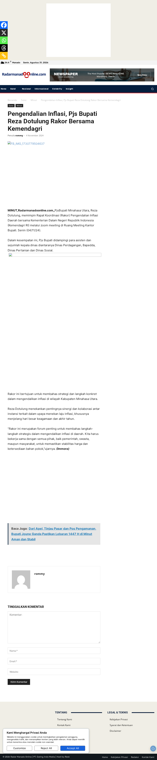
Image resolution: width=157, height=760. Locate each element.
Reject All (46, 748)
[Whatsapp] (4, 40)
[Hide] (1, 63)
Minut (34, 100)
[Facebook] (4, 25)
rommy (19, 135)
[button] (152, 89)
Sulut (23, 100)
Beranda (12, 100)
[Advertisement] (78, 30)
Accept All (73, 748)
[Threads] (4, 48)
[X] (4, 33)
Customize (19, 748)
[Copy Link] (4, 55)
